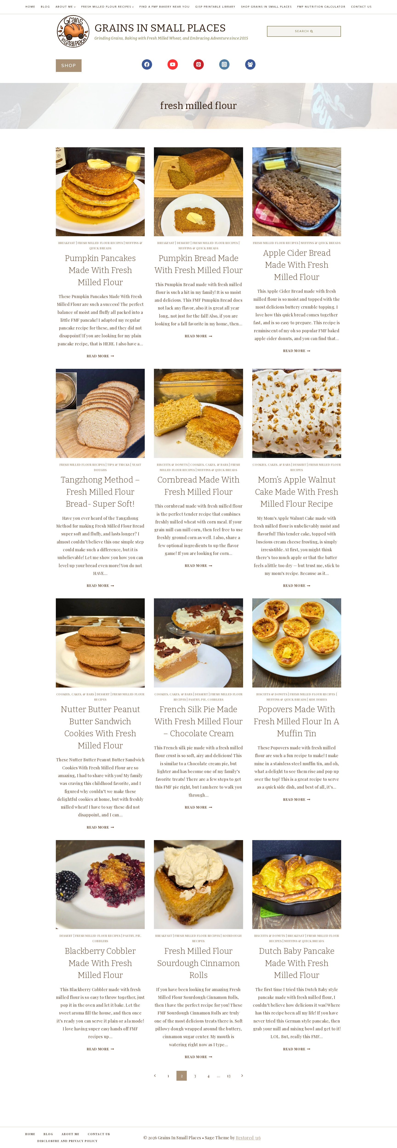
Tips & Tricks (118, 464)
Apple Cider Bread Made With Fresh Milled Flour (297, 265)
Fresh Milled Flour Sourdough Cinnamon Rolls (198, 963)
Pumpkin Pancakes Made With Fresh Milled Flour (100, 270)
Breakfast (66, 243)
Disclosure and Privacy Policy (67, 1141)
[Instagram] (224, 64)
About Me (70, 1134)
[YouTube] (172, 64)
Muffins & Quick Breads (198, 248)
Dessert (183, 243)
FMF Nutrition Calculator (321, 6)
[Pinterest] (198, 64)
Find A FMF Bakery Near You (164, 6)
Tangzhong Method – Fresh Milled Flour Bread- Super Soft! (100, 492)
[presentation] (100, 191)
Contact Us (361, 6)
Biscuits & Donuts (172, 464)
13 (229, 1075)
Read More (100, 356)
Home (30, 6)
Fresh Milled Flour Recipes (100, 243)
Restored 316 (248, 1137)
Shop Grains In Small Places (266, 6)
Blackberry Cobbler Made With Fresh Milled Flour (100, 963)
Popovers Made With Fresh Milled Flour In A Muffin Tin (297, 721)
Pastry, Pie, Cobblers (206, 699)
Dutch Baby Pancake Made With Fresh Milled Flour (297, 963)
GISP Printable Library (215, 6)
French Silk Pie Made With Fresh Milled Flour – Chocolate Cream (198, 721)
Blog (45, 6)
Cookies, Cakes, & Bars (209, 464)
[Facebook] (147, 64)
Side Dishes (318, 699)
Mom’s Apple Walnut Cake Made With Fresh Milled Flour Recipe (296, 492)
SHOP (68, 66)
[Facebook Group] (250, 64)
